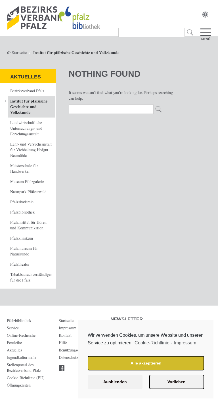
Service (13, 327)
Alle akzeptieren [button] (146, 363)
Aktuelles (25, 77)
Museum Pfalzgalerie (27, 181)
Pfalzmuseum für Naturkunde (24, 251)
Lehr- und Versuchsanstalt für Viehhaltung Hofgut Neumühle (31, 149)
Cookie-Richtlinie (152, 342)
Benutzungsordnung (75, 350)
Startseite (19, 52)
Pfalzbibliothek (22, 212)
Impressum (185, 342)
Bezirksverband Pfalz (27, 90)
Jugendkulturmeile (21, 357)
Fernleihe (14, 342)
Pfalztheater (19, 264)
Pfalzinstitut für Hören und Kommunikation (28, 225)
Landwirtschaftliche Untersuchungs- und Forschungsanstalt (26, 128)
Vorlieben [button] (176, 381)
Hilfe (63, 342)
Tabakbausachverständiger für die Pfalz (31, 277)
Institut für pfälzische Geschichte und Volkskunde (28, 106)
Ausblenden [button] (115, 381)
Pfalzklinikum (21, 238)
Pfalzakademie (21, 201)
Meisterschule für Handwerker (24, 168)
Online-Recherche (21, 335)
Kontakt (65, 335)
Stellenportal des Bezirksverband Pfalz (24, 367)
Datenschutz (68, 357)
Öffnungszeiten (19, 385)
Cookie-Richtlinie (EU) (26, 377)
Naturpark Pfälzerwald (28, 191)
